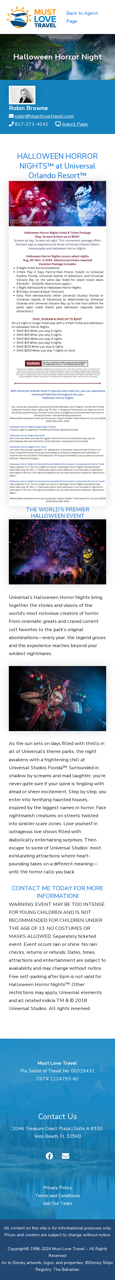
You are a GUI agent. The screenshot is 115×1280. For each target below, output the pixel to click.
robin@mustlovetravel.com (44, 116)
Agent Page (75, 124)
